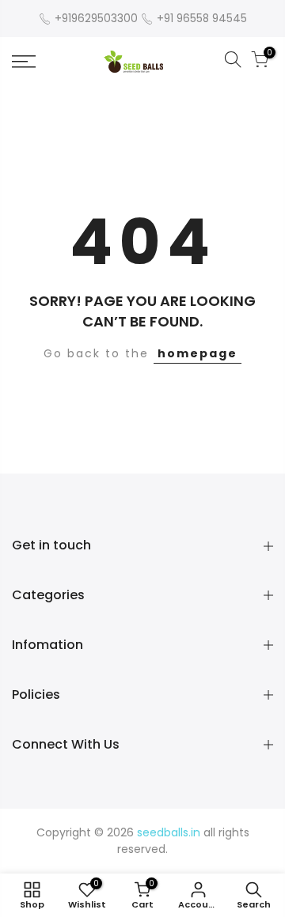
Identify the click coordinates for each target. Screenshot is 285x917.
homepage (198, 353)
